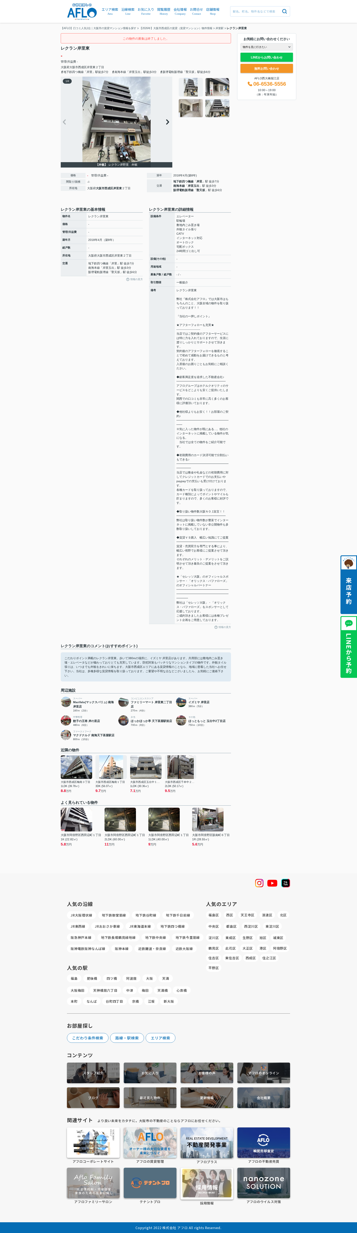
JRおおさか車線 (107, 926)
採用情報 (207, 1203)
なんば (92, 1001)
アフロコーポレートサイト (93, 1161)
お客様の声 (207, 1072)
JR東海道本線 (140, 926)
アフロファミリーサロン (93, 1201)
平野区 (213, 967)
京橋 (135, 1001)
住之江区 (269, 957)
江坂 (151, 1001)
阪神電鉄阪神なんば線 (88, 948)
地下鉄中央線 (155, 937)
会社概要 (264, 1097)
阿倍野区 (280, 948)
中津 (129, 990)
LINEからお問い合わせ (267, 57)
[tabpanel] (204, 98)
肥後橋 (92, 978)
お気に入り (150, 1072)
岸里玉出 (193, 185)
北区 (283, 914)
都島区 (231, 926)
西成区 (251, 957)
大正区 (248, 948)
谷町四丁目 (114, 1001)
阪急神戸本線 (81, 937)
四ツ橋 (112, 978)
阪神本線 (122, 948)
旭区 (263, 937)
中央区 (213, 926)
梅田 (145, 990)
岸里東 (91, 67)
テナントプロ (150, 1201)
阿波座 (131, 978)
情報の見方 (136, 279)
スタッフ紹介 (93, 1072)
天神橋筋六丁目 (105, 990)
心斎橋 (181, 990)
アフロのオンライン (263, 1072)
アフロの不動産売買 (263, 1161)
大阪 (149, 978)
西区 (229, 914)
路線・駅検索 (127, 1037)
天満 (165, 978)
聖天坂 (200, 190)
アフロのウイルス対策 (263, 1201)
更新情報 (207, 1097)
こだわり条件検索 (87, 1037)
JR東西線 (78, 926)
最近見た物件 (150, 1097)
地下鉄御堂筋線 (114, 915)
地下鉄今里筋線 (188, 937)
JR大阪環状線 (81, 915)
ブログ (93, 1097)
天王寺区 (248, 914)
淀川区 (213, 937)
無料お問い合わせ (266, 68)
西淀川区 (251, 926)
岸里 (199, 181)
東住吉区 (232, 957)
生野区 (248, 937)
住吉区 (213, 957)
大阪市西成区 (78, 67)
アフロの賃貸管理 (150, 1161)
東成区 (230, 937)
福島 (74, 978)
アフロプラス (206, 1161)
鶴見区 (213, 948)
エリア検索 (160, 1037)
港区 (263, 948)
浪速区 (267, 914)
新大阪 (169, 1001)
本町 (74, 1001)
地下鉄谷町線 (146, 915)
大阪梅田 (77, 990)
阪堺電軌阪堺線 (183, 190)
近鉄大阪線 (184, 948)
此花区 (230, 948)
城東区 (278, 937)
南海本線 (179, 185)
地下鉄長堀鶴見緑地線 (118, 937)
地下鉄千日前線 (178, 915)
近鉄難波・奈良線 (152, 948)
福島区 (213, 914)
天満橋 (162, 990)
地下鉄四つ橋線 (183, 181)
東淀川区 (272, 926)
